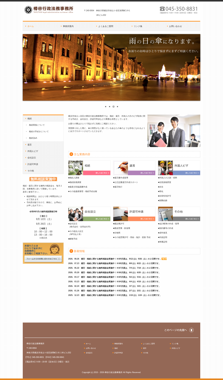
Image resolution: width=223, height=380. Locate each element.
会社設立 (31, 157)
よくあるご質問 (105, 26)
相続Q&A (33, 138)
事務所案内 (68, 26)
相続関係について (37, 125)
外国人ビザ (32, 151)
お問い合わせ (175, 26)
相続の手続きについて (39, 131)
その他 (30, 170)
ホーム (30, 26)
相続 (29, 118)
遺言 (29, 144)
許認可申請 (32, 164)
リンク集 (138, 26)
